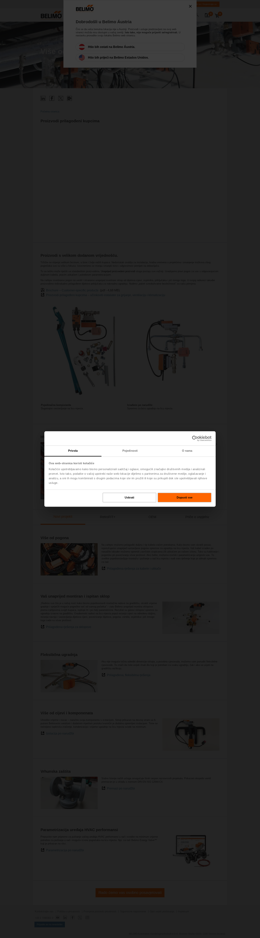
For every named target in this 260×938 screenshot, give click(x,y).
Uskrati (129, 497)
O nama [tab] (187, 450)
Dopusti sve (184, 497)
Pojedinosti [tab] (130, 450)
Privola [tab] (73, 450)
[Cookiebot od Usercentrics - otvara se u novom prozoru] (194, 438)
